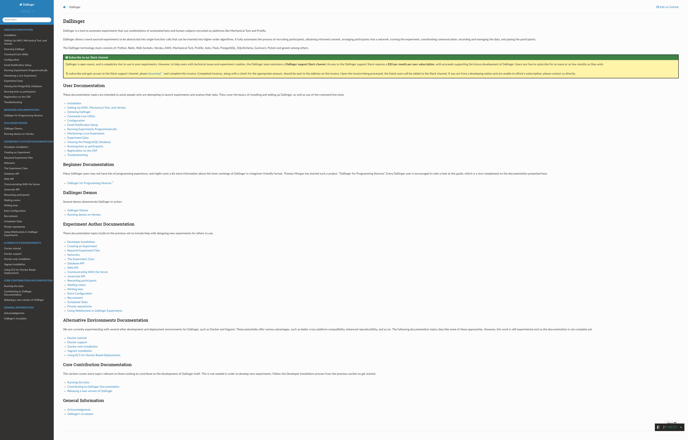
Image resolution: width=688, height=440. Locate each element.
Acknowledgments (14, 313)
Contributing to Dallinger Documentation (18, 293)
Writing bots (11, 205)
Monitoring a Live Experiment (20, 75)
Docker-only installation (17, 259)
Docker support (13, 254)
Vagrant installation (14, 264)
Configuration (11, 59)
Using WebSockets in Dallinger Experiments (21, 234)
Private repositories (14, 226)
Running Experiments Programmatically (25, 70)
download (154, 73)
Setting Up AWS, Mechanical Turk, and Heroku (25, 42)
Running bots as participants (20, 91)
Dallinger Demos (13, 128)
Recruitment (11, 216)
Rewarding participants (17, 195)
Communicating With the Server (22, 184)
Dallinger (28, 4)
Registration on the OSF (17, 97)
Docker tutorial (12, 248)
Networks (9, 163)
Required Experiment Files (18, 157)
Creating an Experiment (17, 152)
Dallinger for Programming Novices (23, 115)
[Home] (64, 7)
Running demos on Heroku (19, 134)
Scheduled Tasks (13, 221)
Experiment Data (13, 81)
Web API (9, 179)
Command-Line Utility (16, 54)
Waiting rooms (12, 200)
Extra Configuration (15, 211)
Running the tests (13, 286)
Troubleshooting (13, 102)
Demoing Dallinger (14, 49)
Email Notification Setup (17, 65)
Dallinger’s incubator (15, 318)
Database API (11, 173)
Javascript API (12, 189)
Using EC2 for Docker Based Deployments (19, 271)
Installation (10, 35)
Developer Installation (16, 147)
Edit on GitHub (669, 7)
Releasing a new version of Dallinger (24, 300)
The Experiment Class (16, 168)
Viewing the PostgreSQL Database (23, 86)
